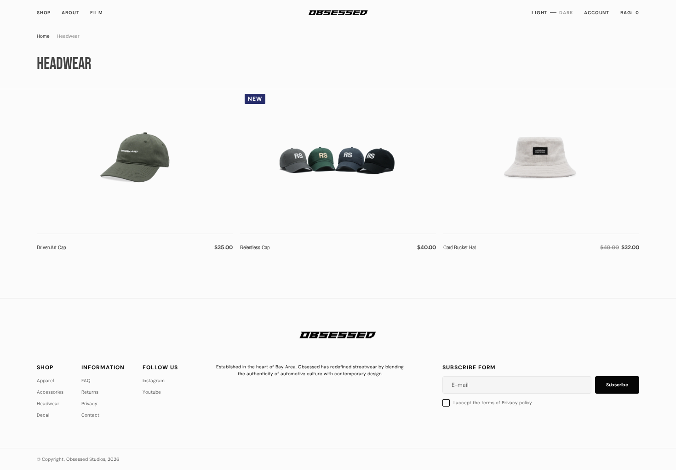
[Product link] (135, 157)
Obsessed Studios (85, 459)
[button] (596, 12)
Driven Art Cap (51, 247)
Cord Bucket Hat (459, 247)
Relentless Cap (254, 247)
